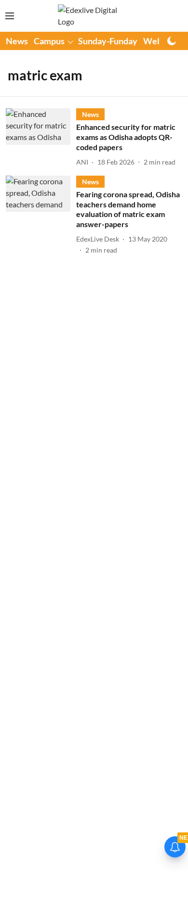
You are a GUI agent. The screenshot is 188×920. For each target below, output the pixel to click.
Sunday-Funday (107, 41)
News (17, 41)
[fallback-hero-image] (41, 137)
